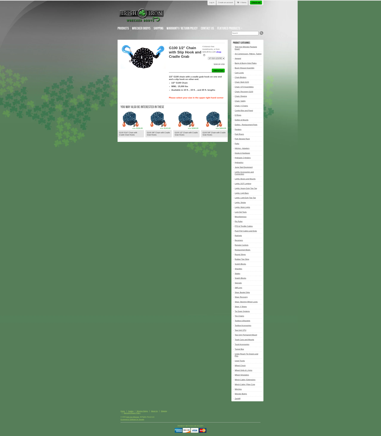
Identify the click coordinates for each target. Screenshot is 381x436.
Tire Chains (239, 316)
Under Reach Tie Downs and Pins (246, 355)
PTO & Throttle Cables (244, 226)
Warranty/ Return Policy (182, 28)
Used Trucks (240, 361)
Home (123, 411)
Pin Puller (239, 221)
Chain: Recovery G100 (244, 92)
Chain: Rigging (241, 96)
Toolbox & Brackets (242, 321)
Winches (238, 389)
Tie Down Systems (242, 311)
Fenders (238, 129)
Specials (238, 283)
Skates (237, 274)
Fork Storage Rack (242, 139)
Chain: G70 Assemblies (244, 87)
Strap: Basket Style (242, 292)
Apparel (238, 58)
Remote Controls (241, 245)
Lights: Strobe (240, 203)
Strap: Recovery (241, 297)
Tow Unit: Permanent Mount (246, 335)
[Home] (141, 21)
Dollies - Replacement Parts (246, 125)
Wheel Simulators (242, 375)
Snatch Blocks (240, 278)
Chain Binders (240, 77)
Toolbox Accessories (243, 326)
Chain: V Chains (241, 106)
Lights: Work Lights (242, 207)
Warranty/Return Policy (132, 413)
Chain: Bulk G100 (242, 82)
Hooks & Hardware (242, 153)
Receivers (239, 240)
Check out (256, 2)
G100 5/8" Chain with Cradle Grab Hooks (214, 134)
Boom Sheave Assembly (244, 68)
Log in (211, 2)
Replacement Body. (242, 250)
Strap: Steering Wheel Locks (246, 302)
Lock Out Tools (241, 212)
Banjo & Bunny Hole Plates (246, 63)
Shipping (158, 28)
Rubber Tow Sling (242, 259)
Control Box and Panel (244, 111)
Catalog (130, 411)
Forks (237, 144)
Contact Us (207, 28)
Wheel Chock (240, 366)
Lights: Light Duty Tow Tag (245, 198)
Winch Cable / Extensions (245, 380)
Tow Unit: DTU (240, 330)
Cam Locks (239, 73)
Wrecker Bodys (141, 28)
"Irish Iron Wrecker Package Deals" (246, 48)
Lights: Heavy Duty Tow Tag (246, 188)
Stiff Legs (238, 288)
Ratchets (238, 236)
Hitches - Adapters (242, 148)
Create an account (225, 2)
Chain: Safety (240, 101)
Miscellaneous (240, 217)
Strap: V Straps (241, 307)
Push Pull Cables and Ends (246, 231)
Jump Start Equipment (244, 167)
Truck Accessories (242, 344)
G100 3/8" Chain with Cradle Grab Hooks (158, 134)
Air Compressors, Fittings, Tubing (248, 54)
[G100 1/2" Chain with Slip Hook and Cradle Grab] (143, 56)
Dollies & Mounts (241, 120)
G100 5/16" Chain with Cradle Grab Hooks (128, 134)
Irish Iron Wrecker (132, 417)
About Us (154, 411)
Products (123, 28)
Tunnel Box (239, 349)
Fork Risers (239, 134)
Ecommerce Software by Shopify (132, 419)
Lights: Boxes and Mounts (245, 179)
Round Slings (240, 255)
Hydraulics (239, 163)
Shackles (238, 269)
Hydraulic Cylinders (243, 158)
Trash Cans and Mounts (244, 340)
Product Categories (241, 42)
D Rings (238, 115)
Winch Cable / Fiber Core (245, 384)
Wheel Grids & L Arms (243, 370)
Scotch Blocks (240, 264)
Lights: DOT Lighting (243, 184)
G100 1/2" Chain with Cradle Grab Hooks (186, 134)
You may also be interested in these (142, 107)
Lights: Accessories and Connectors (244, 173)
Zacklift (237, 399)
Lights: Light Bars (242, 193)
